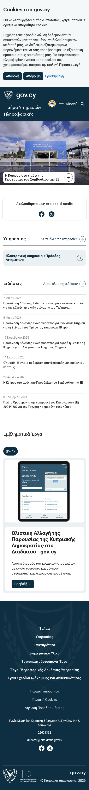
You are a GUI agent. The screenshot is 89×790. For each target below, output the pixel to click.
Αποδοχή (12, 76)
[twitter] (51, 214)
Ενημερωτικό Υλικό (44, 653)
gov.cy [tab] (10, 451)
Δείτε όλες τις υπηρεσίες (59, 239)
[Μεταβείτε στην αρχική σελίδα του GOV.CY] (20, 95)
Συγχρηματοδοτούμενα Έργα (44, 662)
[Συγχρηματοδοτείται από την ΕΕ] (28, 776)
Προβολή (24, 584)
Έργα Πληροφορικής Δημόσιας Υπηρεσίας (44, 670)
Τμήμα (44, 629)
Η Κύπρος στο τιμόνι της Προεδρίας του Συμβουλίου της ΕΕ (43, 382)
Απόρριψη (33, 76)
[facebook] (41, 214)
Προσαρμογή (54, 76)
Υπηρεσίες (44, 637)
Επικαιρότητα (44, 645)
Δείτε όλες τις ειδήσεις (60, 284)
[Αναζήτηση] (82, 104)
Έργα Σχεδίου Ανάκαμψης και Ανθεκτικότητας (44, 678)
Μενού (71, 103)
